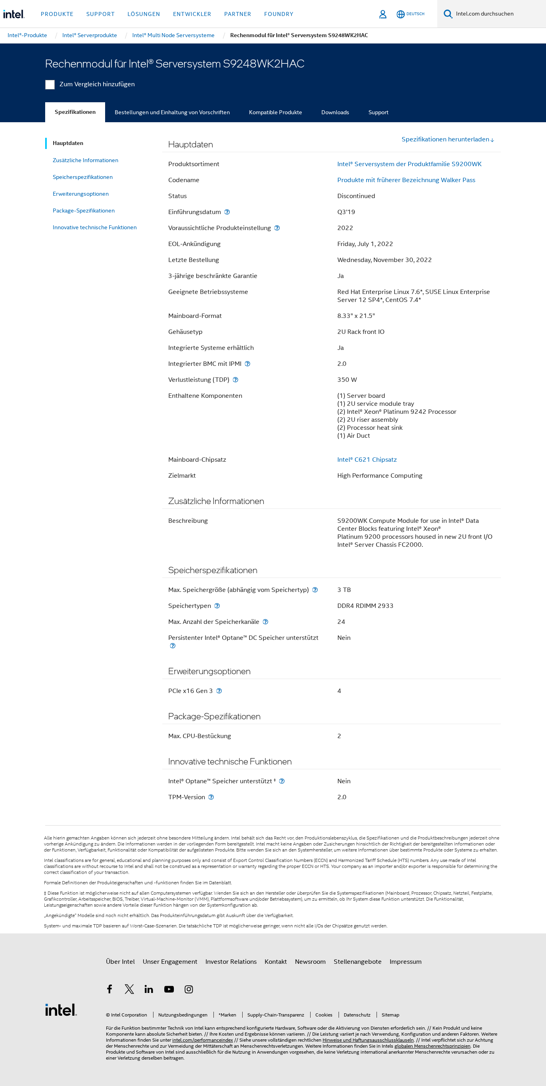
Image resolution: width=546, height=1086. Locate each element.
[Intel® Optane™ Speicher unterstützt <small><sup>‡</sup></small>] (281, 781)
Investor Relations (231, 962)
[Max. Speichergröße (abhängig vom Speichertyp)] (315, 589)
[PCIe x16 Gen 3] (219, 690)
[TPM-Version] (211, 797)
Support (379, 112)
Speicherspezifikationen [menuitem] (83, 177)
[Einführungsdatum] (227, 211)
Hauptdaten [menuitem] (68, 143)
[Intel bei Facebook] (109, 990)
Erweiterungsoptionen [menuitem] (81, 193)
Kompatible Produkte (275, 112)
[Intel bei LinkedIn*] (149, 990)
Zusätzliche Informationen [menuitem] (85, 160)
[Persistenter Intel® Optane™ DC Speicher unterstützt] (172, 645)
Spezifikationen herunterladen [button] (445, 139)
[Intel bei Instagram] (188, 990)
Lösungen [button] (144, 14)
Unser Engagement (170, 962)
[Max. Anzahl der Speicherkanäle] (265, 621)
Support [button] (100, 14)
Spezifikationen (75, 112)
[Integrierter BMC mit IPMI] (247, 363)
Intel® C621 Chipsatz (367, 460)
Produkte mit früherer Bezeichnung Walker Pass (406, 180)
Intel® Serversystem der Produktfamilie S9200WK (409, 164)
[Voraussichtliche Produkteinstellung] (277, 227)
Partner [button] (237, 14)
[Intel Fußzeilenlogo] (61, 1009)
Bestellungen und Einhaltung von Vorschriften (172, 112)
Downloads (335, 112)
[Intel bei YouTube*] (169, 990)
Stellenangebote (358, 962)
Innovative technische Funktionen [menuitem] (95, 227)
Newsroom (310, 962)
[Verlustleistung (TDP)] (235, 379)
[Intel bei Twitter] (129, 990)
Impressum (406, 962)
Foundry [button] (279, 14)
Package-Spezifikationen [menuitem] (84, 210)
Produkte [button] (57, 14)
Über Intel (120, 962)
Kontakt (276, 962)
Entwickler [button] (192, 14)
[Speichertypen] (217, 605)
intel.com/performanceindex (202, 1040)
